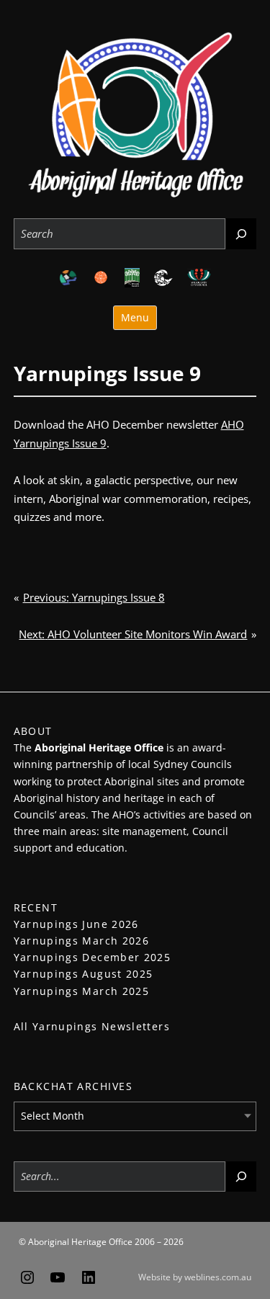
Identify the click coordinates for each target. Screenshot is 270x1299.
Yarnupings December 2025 (92, 957)
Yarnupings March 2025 (82, 991)
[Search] (241, 233)
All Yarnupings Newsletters (92, 1026)
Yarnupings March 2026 (82, 940)
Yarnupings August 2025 (83, 974)
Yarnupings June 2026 (76, 924)
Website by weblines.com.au (194, 1277)
